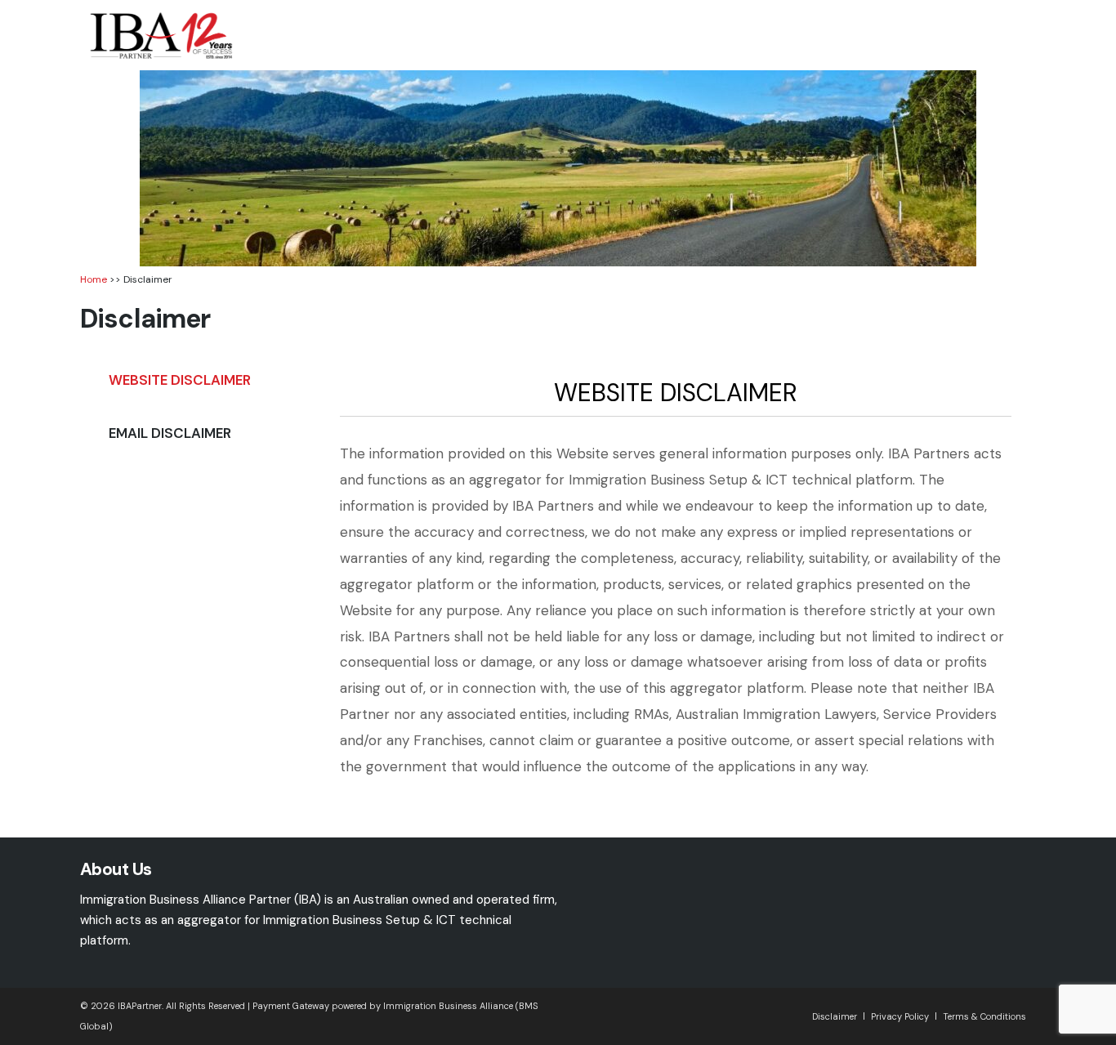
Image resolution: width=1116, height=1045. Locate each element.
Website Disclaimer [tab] (180, 380)
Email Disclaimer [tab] (170, 433)
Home (93, 279)
